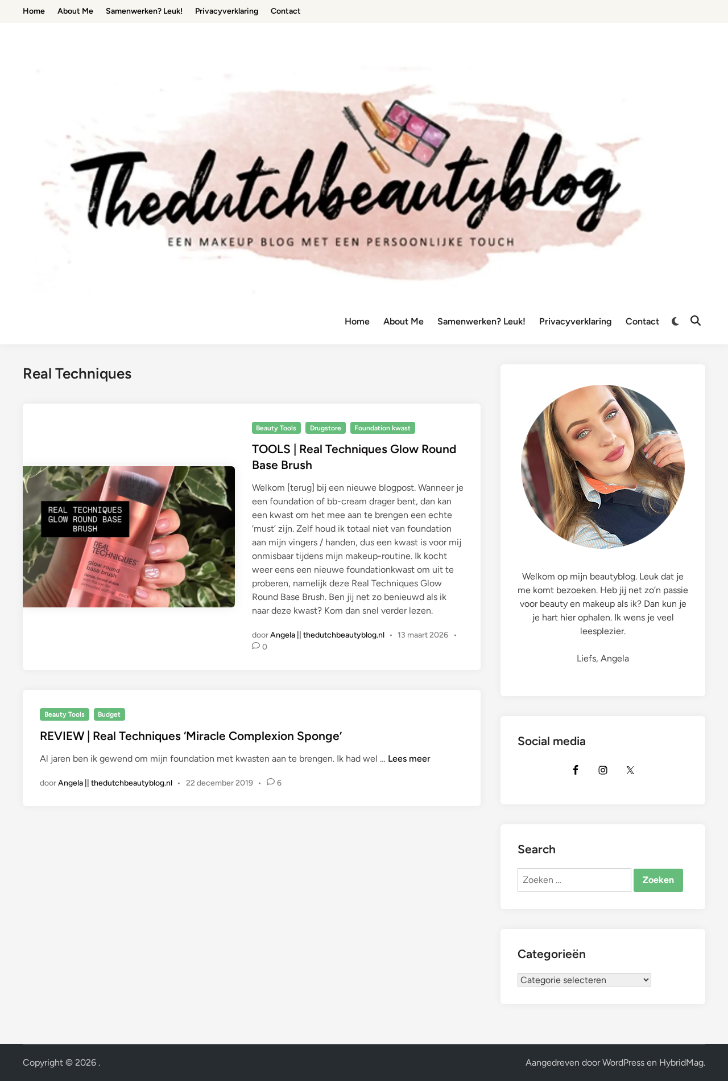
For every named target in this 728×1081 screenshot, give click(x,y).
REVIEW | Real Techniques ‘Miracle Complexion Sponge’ (191, 736)
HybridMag (681, 1062)
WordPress (623, 1062)
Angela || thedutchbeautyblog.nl (327, 635)
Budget (109, 714)
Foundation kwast (382, 428)
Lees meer (409, 758)
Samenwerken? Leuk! (481, 321)
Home (357, 321)
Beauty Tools (276, 428)
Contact (642, 321)
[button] (704, 15)
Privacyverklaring (575, 321)
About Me (403, 321)
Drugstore (325, 428)
